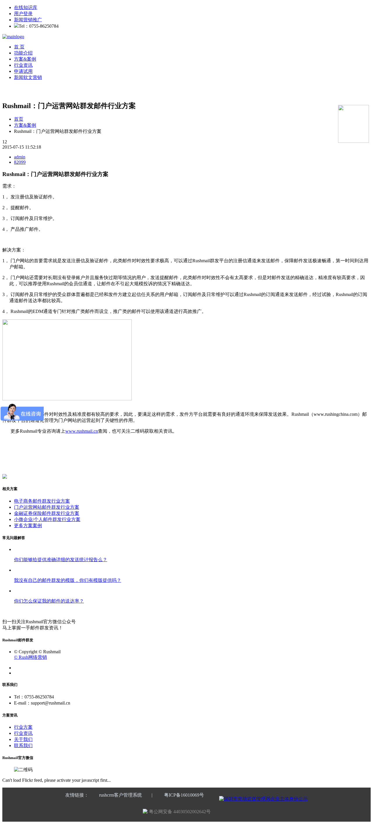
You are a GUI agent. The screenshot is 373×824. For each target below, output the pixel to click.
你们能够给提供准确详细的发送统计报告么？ (60, 559)
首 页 (19, 46)
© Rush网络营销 (30, 657)
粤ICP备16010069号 (184, 795)
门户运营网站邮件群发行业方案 (46, 507)
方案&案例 (25, 59)
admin (19, 156)
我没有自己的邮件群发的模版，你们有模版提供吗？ (67, 580)
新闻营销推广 (28, 19)
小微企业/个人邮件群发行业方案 (47, 519)
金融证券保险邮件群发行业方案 (46, 513)
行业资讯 (23, 65)
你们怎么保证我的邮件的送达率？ (49, 600)
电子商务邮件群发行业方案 (42, 501)
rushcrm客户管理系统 (120, 795)
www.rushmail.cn (81, 431)
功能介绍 (23, 52)
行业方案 (23, 727)
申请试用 (23, 71)
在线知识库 (25, 7)
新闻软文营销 (28, 77)
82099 (20, 162)
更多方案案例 (28, 525)
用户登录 (23, 13)
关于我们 (23, 739)
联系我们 (23, 745)
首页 (18, 119)
